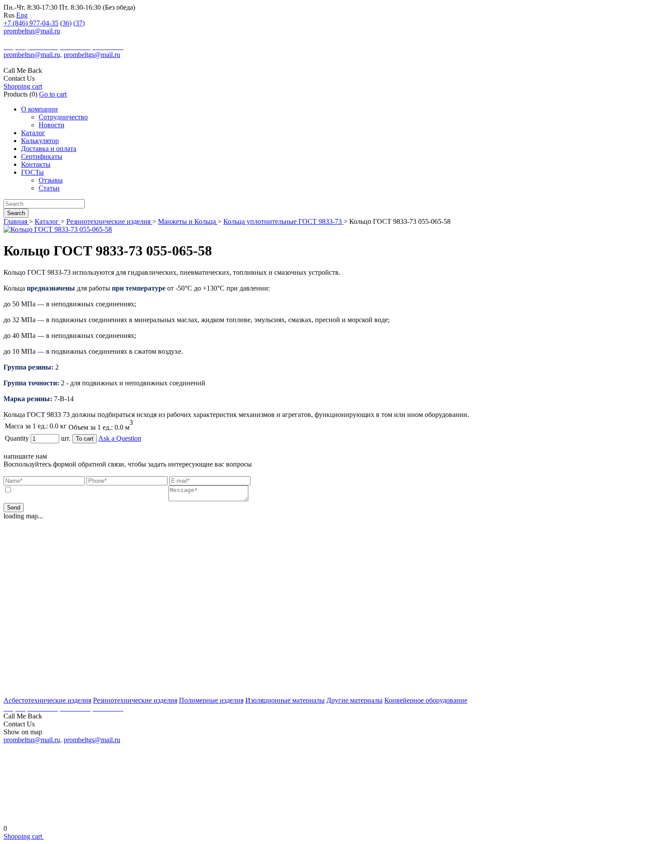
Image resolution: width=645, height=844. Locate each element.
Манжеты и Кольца (188, 221)
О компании (39, 109)
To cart (84, 438)
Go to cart (53, 94)
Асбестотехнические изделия (47, 700)
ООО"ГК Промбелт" (32, 39)
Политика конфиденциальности (323, 814)
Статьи (49, 188)
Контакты (35, 164)
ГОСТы (32, 172)
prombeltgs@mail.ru (92, 54)
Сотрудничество (63, 117)
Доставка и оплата (48, 148)
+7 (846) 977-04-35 (31, 23)
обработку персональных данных (118, 490)
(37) (79, 23)
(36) (66, 23)
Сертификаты (41, 156)
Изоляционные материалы (285, 700)
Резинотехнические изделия (109, 221)
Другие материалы (354, 700)
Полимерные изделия (211, 700)
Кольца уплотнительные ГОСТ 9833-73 (283, 221)
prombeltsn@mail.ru (32, 31)
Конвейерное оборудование (425, 700)
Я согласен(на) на (90, 490)
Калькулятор (40, 140)
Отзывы (51, 180)
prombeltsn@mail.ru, (33, 54)
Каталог (33, 132)
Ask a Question (119, 438)
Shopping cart (23, 86)
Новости (51, 125)
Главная (16, 221)
